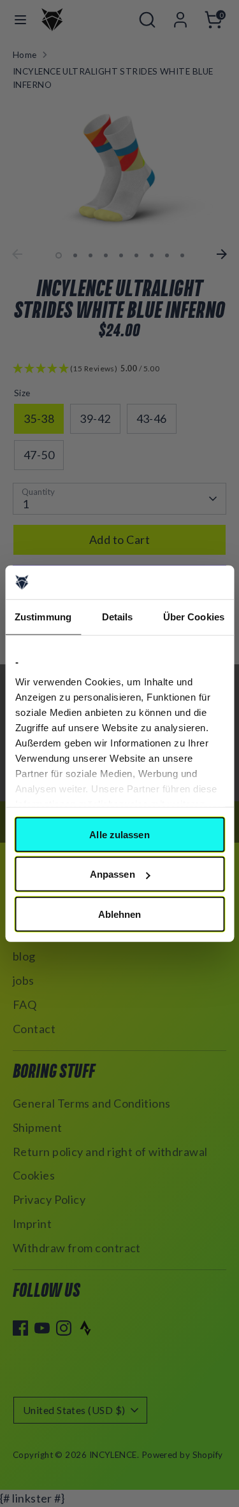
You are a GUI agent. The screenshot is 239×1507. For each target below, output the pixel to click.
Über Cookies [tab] (193, 616)
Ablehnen (119, 913)
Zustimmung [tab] (43, 616)
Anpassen (112, 874)
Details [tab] (117, 616)
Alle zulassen (119, 834)
